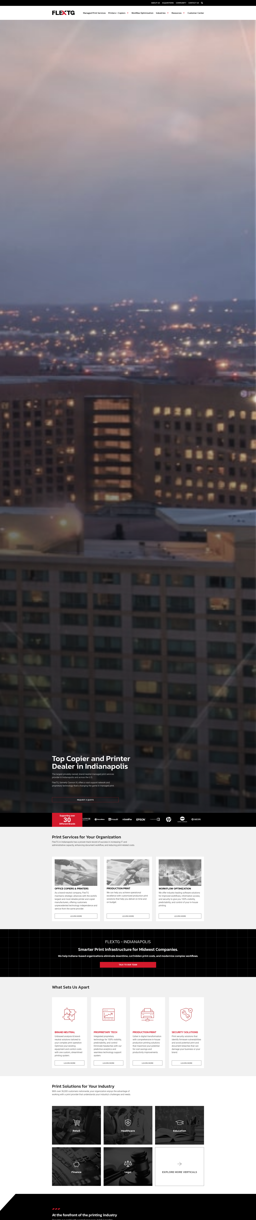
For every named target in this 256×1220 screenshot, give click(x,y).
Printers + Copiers (116, 13)
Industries (160, 13)
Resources (176, 13)
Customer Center (196, 13)
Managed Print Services (94, 13)
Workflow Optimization (142, 13)
